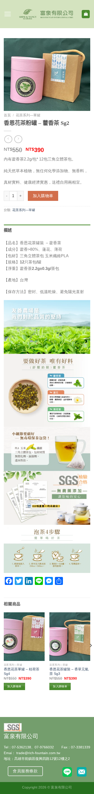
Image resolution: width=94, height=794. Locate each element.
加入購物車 (43, 196)
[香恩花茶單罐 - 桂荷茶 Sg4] (24, 636)
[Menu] (7, 14)
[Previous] (3, 655)
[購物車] (86, 14)
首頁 (7, 115)
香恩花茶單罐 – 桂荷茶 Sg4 (21, 671)
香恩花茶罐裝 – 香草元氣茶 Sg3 (68, 671)
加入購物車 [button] (14, 686)
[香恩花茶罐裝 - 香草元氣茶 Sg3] (69, 636)
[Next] (90, 655)
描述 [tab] (8, 230)
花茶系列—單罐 (28, 115)
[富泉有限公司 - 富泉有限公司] (46, 14)
